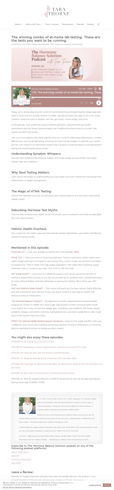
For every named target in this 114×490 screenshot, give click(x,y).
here (72, 483)
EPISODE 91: (48, 347)
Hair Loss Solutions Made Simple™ (27, 288)
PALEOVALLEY (18, 252)
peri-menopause (66, 44)
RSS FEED (16, 463)
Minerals (57, 44)
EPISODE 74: (42, 373)
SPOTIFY (15, 456)
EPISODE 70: (44, 358)
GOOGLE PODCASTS (21, 460)
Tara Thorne (17, 44)
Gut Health (46, 44)
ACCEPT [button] (107, 485)
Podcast (80, 25)
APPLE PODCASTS (20, 452)
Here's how (78, 480)
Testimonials (67, 25)
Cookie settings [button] (95, 485)
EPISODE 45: (32, 342)
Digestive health (37, 44)
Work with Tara (33, 25)
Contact (90, 25)
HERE (76, 252)
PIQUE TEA (16, 258)
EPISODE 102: (40, 353)
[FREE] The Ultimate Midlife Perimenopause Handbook (36, 321)
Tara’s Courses (52, 25)
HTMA (52, 44)
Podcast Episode (77, 44)
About (17, 25)
